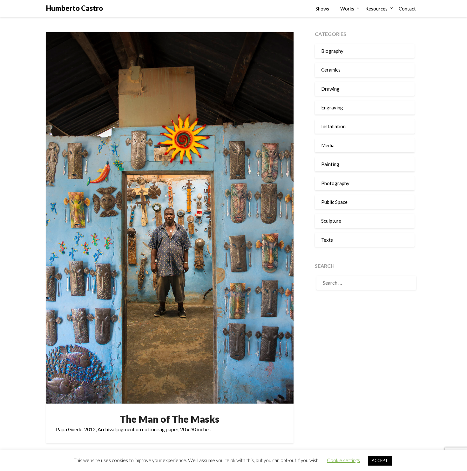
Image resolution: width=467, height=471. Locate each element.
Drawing (330, 89)
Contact (407, 8)
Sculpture (331, 221)
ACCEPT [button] (380, 460)
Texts (327, 240)
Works (347, 8)
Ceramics (331, 70)
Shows (322, 8)
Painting (330, 164)
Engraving (332, 107)
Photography (335, 183)
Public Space (334, 202)
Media (328, 145)
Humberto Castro (74, 8)
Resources (376, 8)
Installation (333, 126)
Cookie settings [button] (343, 460)
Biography (332, 51)
